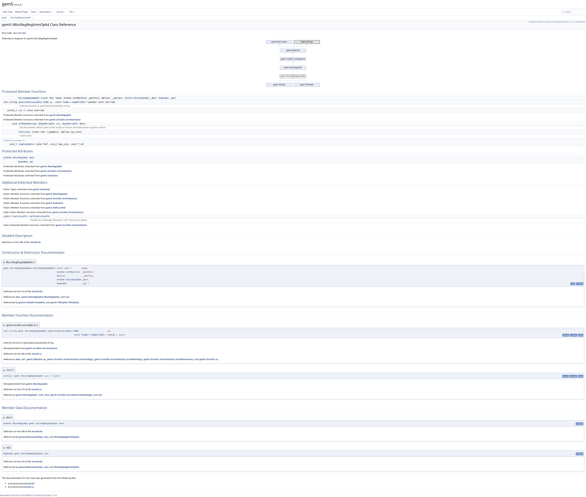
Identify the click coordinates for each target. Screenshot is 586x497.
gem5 (4, 18)
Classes (60, 12)
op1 (31, 161)
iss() (46, 436)
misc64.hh (19, 33)
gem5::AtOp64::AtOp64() (32, 302)
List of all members (577, 22)
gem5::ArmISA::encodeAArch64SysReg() (71, 394)
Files (71, 12)
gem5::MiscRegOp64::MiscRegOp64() (40, 296)
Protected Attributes (561, 22)
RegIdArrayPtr (47, 123)
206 (21, 242)
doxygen (47, 495)
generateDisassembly (30, 102)
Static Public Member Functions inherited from (43, 212)
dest (31, 157)
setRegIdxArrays (27, 123)
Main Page (7, 12)
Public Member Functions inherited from (35, 193)
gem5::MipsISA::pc (36, 359)
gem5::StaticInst (49, 175)
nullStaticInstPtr (39, 216)
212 (23, 291)
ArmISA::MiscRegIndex (137, 98)
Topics (34, 12)
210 (23, 461)
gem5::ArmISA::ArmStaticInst (65, 119)
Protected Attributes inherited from (33, 166)
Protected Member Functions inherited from (37, 115)
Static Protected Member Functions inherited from (45, 225)
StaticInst (24, 132)
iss (20, 110)
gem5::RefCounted (55, 207)
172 (23, 389)
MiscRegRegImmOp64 (21, 18)
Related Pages (21, 12)
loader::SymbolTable (74, 102)
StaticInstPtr (20, 216)
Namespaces (45, 12)
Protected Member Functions (540, 22)
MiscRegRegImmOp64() (66, 436)
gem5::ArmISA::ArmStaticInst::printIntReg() (70, 359)
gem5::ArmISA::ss (208, 359)
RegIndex (164, 98)
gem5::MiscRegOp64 (60, 115)
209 (23, 431)
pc (51, 102)
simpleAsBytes (26, 144)
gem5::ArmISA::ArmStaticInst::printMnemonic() (168, 359)
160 (23, 353)
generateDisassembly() (31, 436)
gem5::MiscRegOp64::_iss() (29, 394)
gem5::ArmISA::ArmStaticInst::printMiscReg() (118, 359)
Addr (46, 102)
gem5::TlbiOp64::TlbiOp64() (65, 302)
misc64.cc (37, 353)
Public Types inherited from (27, 189)
